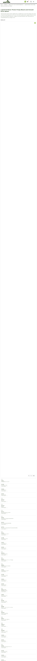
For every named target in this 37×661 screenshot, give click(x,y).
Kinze (2, 4)
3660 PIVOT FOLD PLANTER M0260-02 (16, 4)
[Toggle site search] (31, 2)
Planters (5, 4)
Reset (34, 475)
